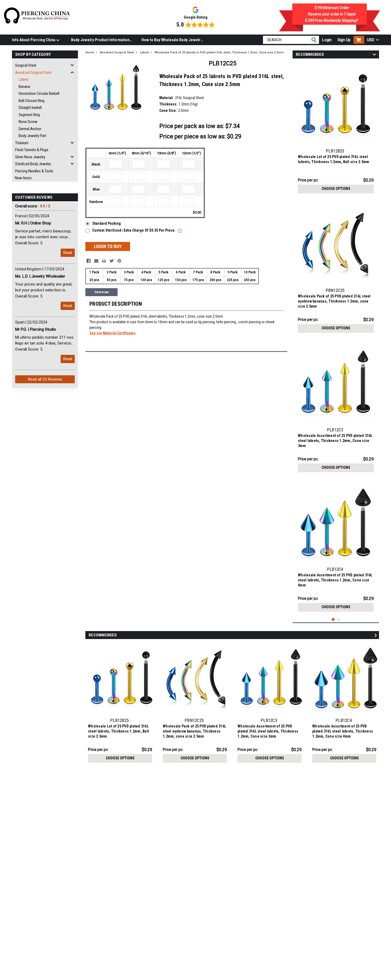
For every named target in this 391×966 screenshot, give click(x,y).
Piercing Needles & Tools (34, 171)
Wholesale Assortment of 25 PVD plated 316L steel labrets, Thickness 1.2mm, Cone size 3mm (335, 440)
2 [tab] (338, 619)
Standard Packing (106, 223)
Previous (370, 55)
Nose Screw (28, 121)
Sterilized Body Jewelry (33, 163)
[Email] (96, 261)
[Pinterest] (119, 261)
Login (327, 39)
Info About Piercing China (34, 39)
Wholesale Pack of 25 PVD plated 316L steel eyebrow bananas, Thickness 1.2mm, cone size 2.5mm (334, 301)
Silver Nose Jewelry (30, 157)
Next (374, 55)
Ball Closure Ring (31, 100)
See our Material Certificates (112, 333)
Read (67, 252)
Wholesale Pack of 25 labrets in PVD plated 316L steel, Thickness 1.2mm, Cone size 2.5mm (219, 52)
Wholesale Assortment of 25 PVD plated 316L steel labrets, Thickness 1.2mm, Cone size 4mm (335, 580)
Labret (23, 79)
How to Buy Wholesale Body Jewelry (172, 39)
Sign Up (344, 39)
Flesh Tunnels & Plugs (31, 149)
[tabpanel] (335, 129)
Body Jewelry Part (32, 135)
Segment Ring (29, 114)
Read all (45, 379)
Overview (101, 292)
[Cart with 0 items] (358, 40)
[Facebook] (88, 261)
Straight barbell (30, 107)
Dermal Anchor (30, 128)
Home (89, 52)
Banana (24, 86)
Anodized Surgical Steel (33, 72)
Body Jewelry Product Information (100, 39)
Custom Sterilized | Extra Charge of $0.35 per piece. (134, 230)
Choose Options (336, 188)
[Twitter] (112, 261)
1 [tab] (333, 619)
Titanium (21, 143)
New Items (23, 178)
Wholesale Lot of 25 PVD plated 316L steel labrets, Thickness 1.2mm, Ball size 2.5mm (333, 159)
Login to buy (108, 246)
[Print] (104, 261)
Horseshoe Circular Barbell (39, 93)
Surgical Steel (25, 65)
